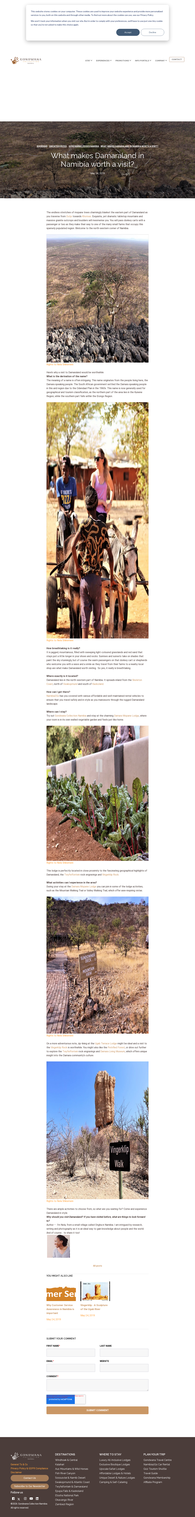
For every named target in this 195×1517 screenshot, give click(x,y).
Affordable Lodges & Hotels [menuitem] (115, 1473)
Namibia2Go (52, 695)
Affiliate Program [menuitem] (153, 1482)
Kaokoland (97, 684)
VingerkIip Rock (59, 1047)
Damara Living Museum (112, 1051)
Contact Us (30, 1478)
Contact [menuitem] (177, 59)
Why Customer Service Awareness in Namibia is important (60, 1309)
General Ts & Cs (19, 1464)
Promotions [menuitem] (122, 61)
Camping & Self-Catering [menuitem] (113, 1482)
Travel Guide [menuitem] (151, 1473)
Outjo (69, 216)
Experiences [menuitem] (102, 61)
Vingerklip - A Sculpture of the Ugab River (94, 1307)
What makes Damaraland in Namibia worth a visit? (129, 146)
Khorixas (42, 146)
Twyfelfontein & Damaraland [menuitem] (71, 1486)
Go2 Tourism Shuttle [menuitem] (155, 1469)
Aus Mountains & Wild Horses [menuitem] (71, 1469)
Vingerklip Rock (110, 874)
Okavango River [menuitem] (64, 1500)
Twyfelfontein (72, 874)
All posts (97, 1266)
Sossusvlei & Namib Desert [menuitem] (70, 1477)
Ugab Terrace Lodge (106, 1043)
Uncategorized (58, 146)
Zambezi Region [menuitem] (64, 1504)
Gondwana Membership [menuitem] (157, 1477)
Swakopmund (70, 684)
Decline (152, 32)
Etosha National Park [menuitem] (67, 1495)
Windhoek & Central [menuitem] (66, 1460)
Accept (127, 32)
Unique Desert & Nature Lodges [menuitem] (117, 1477)
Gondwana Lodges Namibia (84, 146)
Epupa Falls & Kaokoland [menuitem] (69, 1491)
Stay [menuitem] (87, 61)
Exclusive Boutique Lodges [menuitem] (115, 1464)
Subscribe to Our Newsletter (29, 1486)
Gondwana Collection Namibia (70, 715)
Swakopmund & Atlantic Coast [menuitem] (72, 1482)
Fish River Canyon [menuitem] (65, 1473)
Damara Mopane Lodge (126, 715)
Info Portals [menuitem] (142, 61)
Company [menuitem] (160, 61)
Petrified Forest (116, 1047)
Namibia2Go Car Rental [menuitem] (157, 1464)
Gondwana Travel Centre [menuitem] (158, 1460)
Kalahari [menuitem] (59, 1464)
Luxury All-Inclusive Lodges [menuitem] (115, 1460)
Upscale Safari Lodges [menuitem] (112, 1469)
